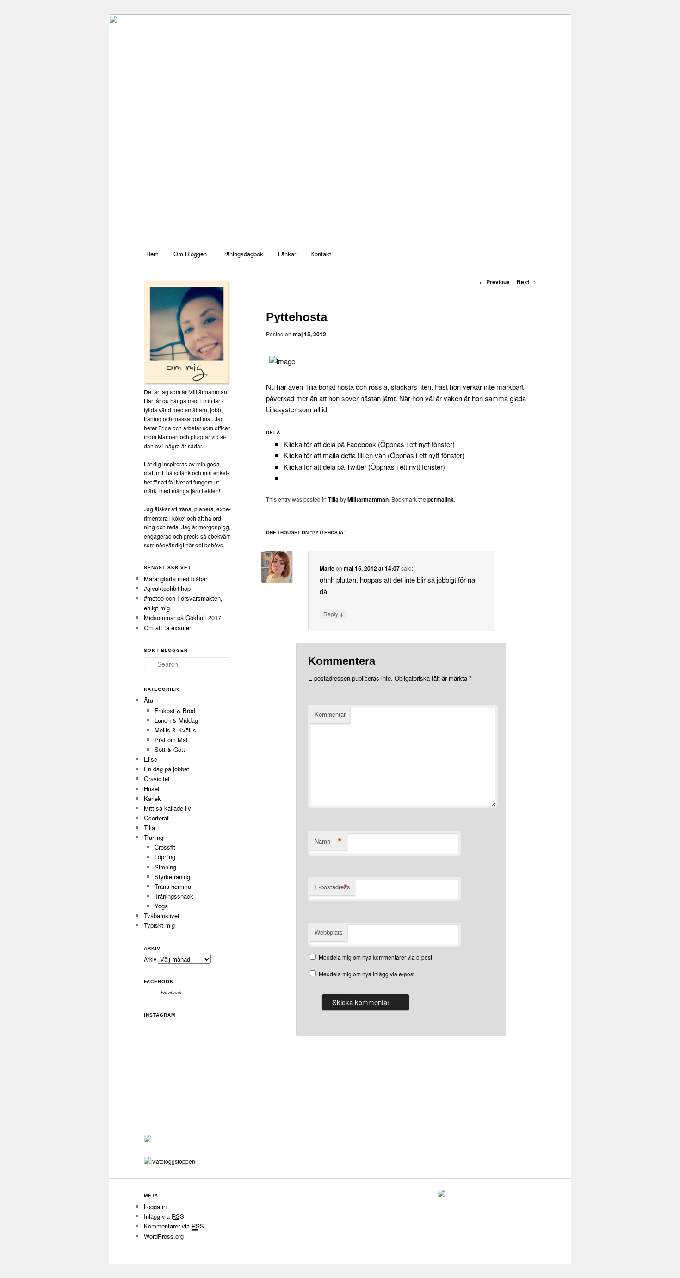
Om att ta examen (168, 627)
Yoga (161, 905)
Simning (165, 866)
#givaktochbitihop (168, 588)
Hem (152, 253)
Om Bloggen (190, 253)
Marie (327, 568)
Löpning (165, 856)
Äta (148, 700)
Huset (152, 788)
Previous (494, 282)
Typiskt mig (159, 925)
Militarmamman (368, 499)
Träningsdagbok (242, 253)
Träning (153, 837)
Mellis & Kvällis (175, 730)
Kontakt (320, 253)
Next (526, 282)
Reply (333, 613)
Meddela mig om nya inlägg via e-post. (367, 974)
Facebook (158, 981)
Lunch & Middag (176, 720)
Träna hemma (173, 886)
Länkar (287, 253)
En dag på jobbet (166, 768)
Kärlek (152, 798)
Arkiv (150, 959)
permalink (440, 499)
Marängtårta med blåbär (175, 578)
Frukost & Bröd (175, 710)
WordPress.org (164, 1236)
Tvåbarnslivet (161, 915)
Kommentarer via (174, 1226)
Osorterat (156, 817)
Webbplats (329, 932)
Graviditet (157, 778)
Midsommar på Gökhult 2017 (182, 617)
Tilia (333, 499)
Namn (328, 841)
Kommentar (330, 714)
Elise (150, 759)
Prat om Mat (171, 739)
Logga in (155, 1206)
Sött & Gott (170, 749)
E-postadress (332, 887)
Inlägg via (164, 1216)
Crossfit (165, 847)
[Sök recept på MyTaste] (169, 1161)
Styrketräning (172, 876)
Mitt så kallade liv (167, 808)
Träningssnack (174, 896)
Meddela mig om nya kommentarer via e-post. (376, 957)
